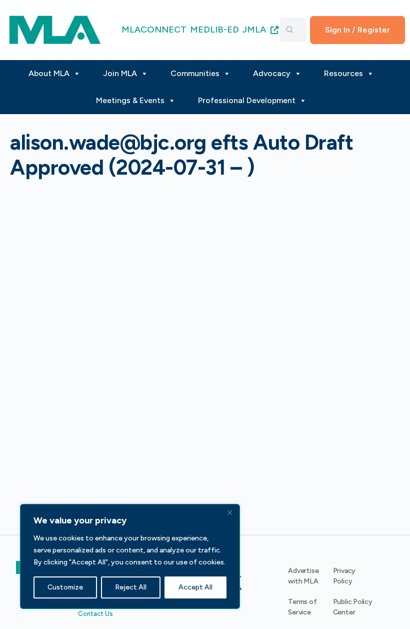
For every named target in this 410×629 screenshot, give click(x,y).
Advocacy (271, 73)
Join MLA (120, 73)
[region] (130, 556)
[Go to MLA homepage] (55, 29)
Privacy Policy (344, 575)
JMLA (255, 29)
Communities (195, 73)
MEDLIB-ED (214, 29)
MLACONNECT (154, 29)
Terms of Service (302, 606)
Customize (65, 587)
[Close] (230, 512)
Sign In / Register (357, 30)
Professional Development (247, 100)
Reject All (130, 587)
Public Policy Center (352, 606)
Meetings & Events (130, 100)
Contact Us (95, 613)
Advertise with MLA (303, 575)
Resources (343, 73)
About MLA (49, 73)
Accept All (195, 587)
